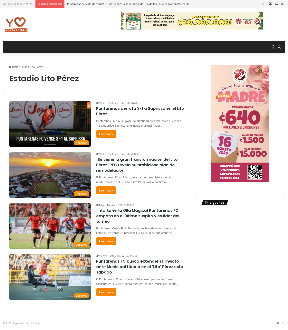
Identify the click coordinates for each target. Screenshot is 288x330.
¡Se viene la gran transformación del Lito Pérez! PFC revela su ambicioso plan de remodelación (137, 165)
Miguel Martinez (108, 205)
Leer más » (106, 134)
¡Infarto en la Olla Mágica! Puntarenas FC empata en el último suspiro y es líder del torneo (137, 216)
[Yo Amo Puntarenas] (16, 24)
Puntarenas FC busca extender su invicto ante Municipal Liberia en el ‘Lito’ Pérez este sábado (139, 266)
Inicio (14, 66)
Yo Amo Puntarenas (109, 103)
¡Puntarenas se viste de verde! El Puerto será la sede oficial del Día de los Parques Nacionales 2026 (127, 3)
